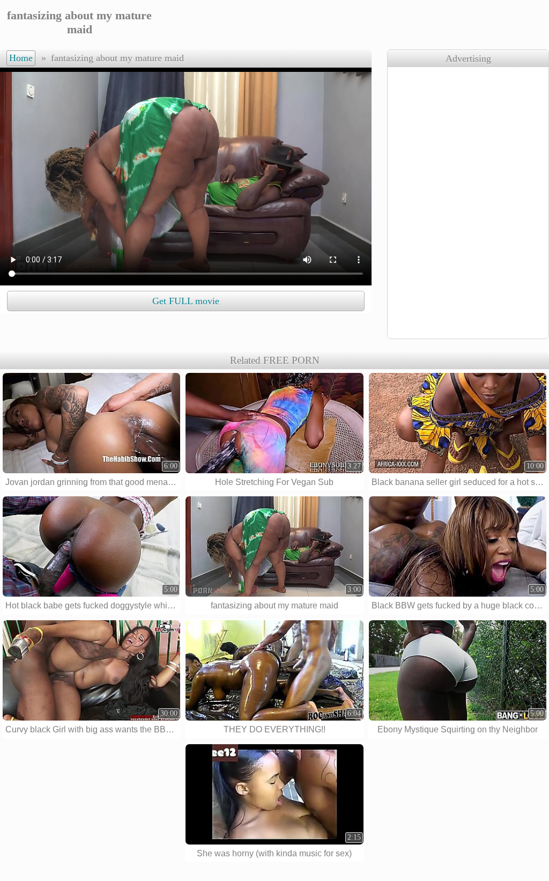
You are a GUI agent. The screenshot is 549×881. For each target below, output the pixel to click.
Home (21, 58)
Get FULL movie (185, 301)
